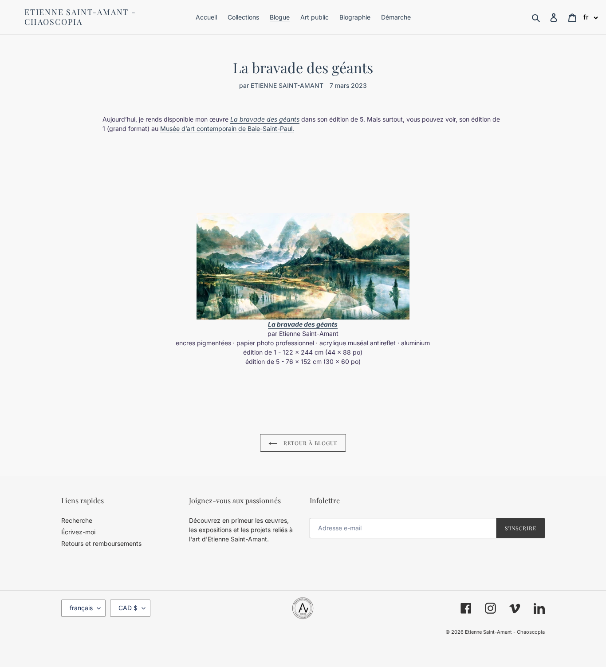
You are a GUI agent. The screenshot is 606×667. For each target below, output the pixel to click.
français (81, 608)
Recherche (76, 520)
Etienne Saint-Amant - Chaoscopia (80, 17)
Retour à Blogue (309, 442)
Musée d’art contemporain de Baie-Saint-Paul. (227, 128)
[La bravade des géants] (302, 266)
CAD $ (128, 608)
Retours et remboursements (101, 543)
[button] (591, 17)
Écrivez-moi (78, 532)
